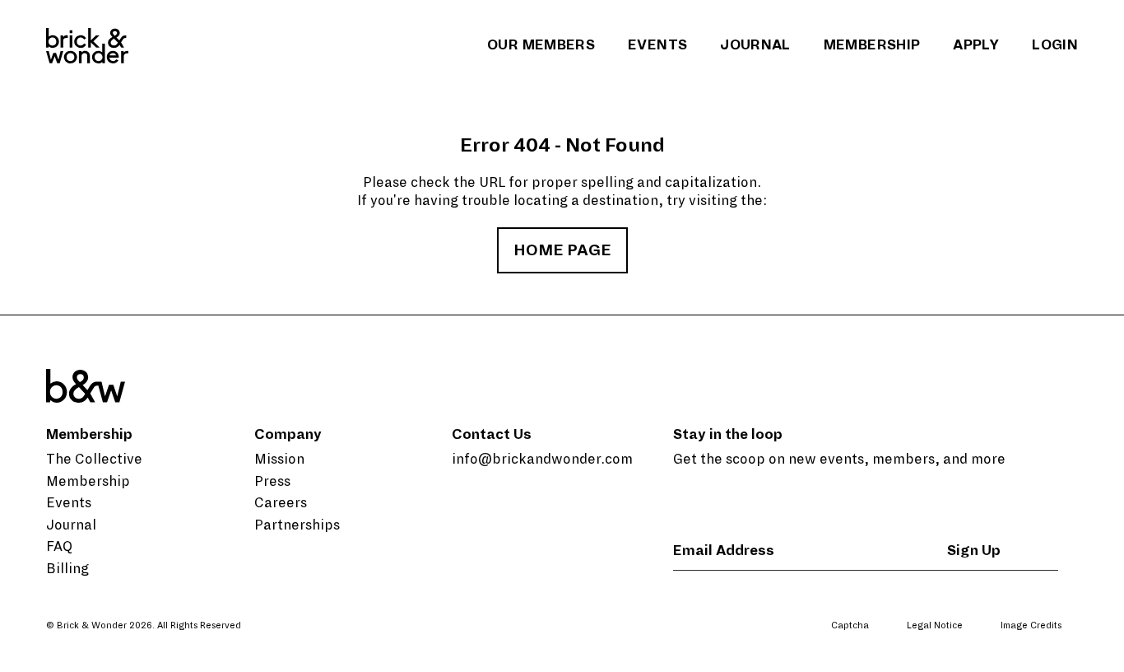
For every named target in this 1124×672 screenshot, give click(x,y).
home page (562, 250)
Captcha (850, 625)
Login (1055, 45)
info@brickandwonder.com (542, 459)
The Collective (94, 459)
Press (272, 481)
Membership (872, 45)
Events (657, 45)
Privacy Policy (936, 653)
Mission (279, 459)
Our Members (541, 45)
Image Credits (1031, 625)
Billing (67, 569)
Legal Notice (935, 625)
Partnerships (297, 525)
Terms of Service (1024, 653)
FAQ (59, 546)
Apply (976, 45)
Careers (280, 503)
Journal (755, 45)
